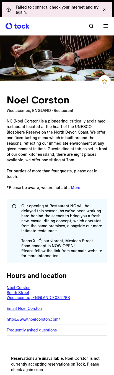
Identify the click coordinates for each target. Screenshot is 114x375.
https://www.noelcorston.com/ (33, 319)
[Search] (91, 26)
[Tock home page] (17, 26)
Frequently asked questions (32, 330)
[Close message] (104, 10)
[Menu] (106, 26)
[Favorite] (105, 81)
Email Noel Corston (24, 308)
